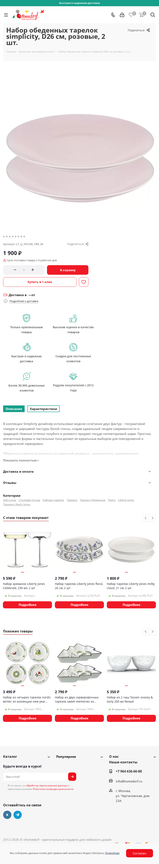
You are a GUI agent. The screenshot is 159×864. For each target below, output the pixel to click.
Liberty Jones (126, 500)
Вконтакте (7, 815)
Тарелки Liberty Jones (16, 504)
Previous (145, 518)
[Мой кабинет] (122, 15)
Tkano (112, 500)
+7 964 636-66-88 (129, 771)
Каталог (10, 756)
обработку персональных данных (46, 785)
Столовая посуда (29, 500)
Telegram (17, 815)
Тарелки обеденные (92, 500)
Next (152, 518)
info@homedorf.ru (129, 781)
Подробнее (112, 853)
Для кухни (9, 500)
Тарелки (72, 500)
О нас (114, 756)
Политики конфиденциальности (53, 789)
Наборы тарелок (53, 500)
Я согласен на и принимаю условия (40, 787)
